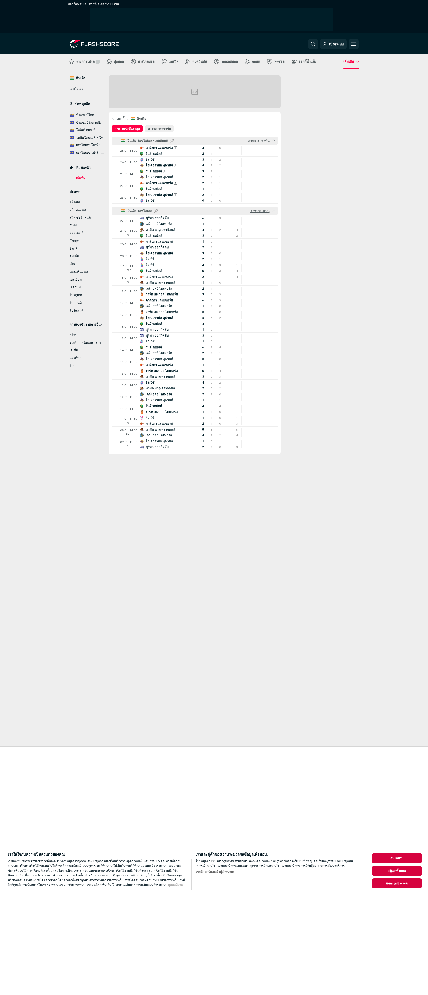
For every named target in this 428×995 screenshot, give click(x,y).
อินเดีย (141, 118)
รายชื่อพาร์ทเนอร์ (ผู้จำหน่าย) (215, 872)
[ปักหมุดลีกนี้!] (172, 141)
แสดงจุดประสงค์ (397, 883)
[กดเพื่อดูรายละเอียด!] (195, 150)
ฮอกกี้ (121, 118)
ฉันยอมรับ (397, 858)
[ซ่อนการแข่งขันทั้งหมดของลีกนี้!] (274, 141)
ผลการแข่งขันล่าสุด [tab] (127, 128)
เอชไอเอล (77, 89)
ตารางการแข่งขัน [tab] (159, 128)
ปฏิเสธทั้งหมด (397, 871)
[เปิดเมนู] (354, 44)
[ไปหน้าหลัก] (104, 44)
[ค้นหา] (313, 44)
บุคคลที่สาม (175, 885)
